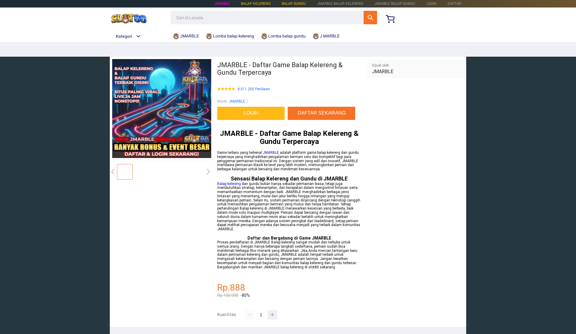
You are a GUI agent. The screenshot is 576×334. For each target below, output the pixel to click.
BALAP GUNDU (294, 3)
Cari (370, 17)
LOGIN (431, 3)
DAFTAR (454, 3)
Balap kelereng (229, 184)
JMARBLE (222, 3)
